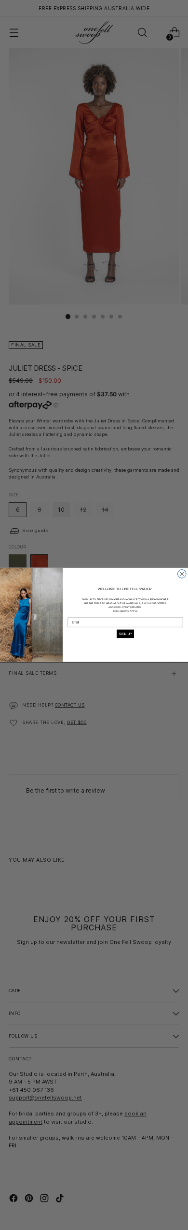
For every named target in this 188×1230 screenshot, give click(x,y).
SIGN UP (125, 633)
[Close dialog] (182, 574)
